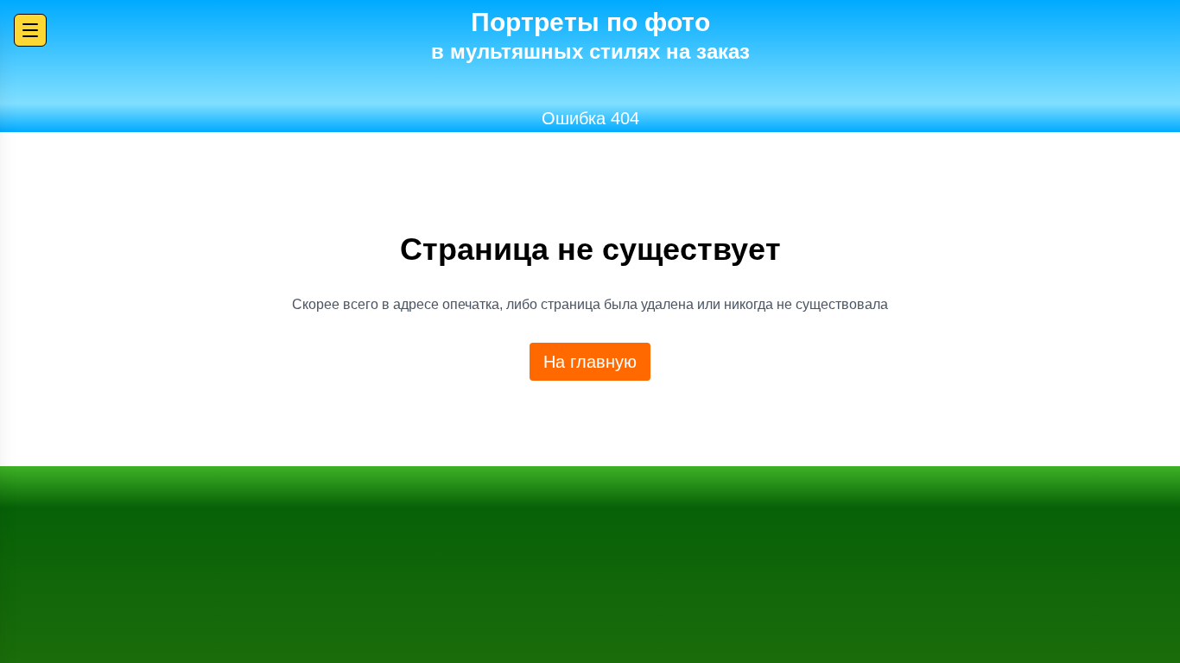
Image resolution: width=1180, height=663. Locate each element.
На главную (590, 361)
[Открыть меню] (30, 30)
